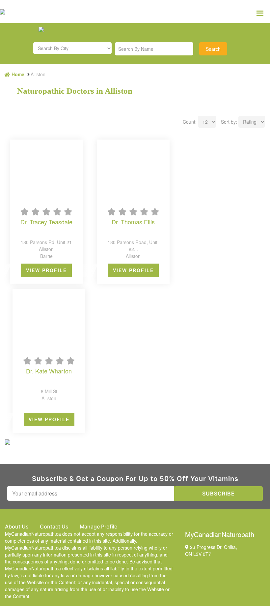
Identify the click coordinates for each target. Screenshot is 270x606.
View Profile (46, 270)
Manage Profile (98, 526)
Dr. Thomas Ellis (133, 222)
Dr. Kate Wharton (49, 371)
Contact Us (54, 526)
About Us (17, 526)
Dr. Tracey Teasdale (46, 222)
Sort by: (229, 121)
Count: (190, 121)
